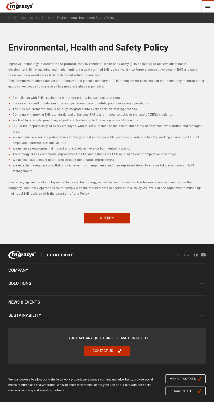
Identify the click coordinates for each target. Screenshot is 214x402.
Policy (49, 17)
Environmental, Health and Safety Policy (85, 17)
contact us (103, 351)
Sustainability (24, 315)
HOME (12, 17)
